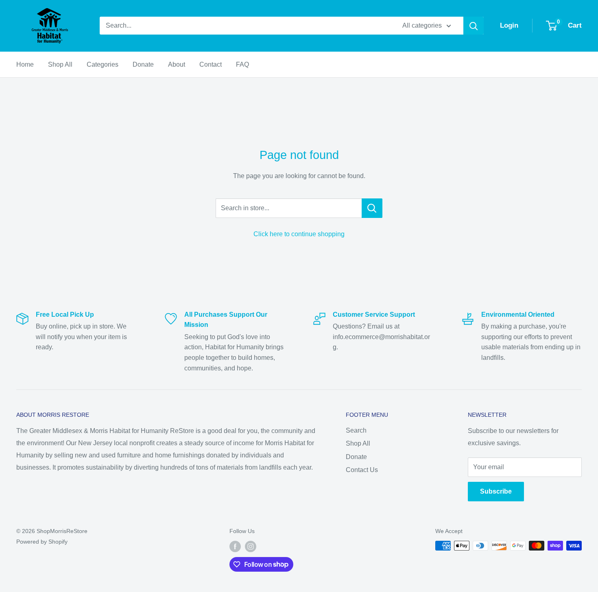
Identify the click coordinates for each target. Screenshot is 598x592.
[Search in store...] (372, 208)
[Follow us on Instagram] (250, 546)
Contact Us (362, 469)
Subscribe (496, 491)
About (176, 64)
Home (25, 64)
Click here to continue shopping (299, 234)
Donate (143, 64)
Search (356, 430)
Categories (102, 64)
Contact (210, 64)
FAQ (242, 64)
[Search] (473, 26)
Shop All (60, 64)
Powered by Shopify (42, 541)
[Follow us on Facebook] (235, 546)
